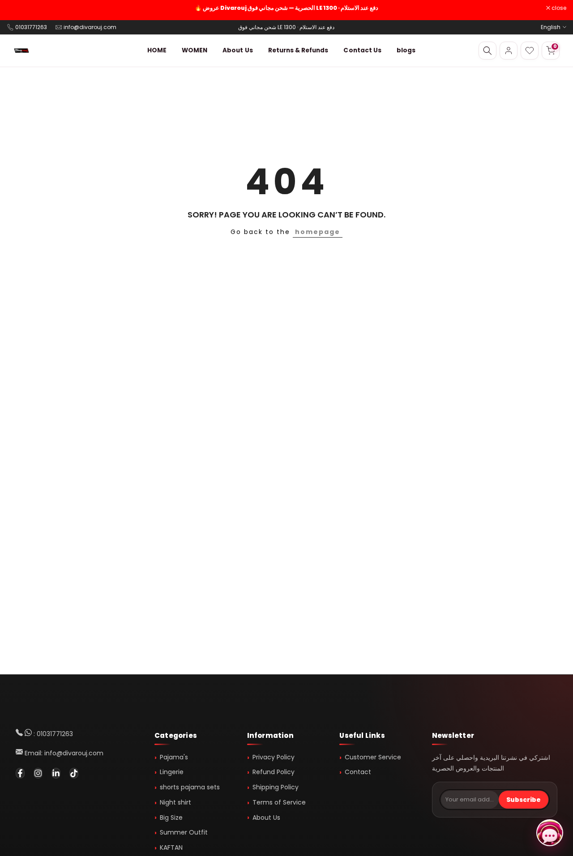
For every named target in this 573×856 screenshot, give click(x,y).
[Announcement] (286, 8)
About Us (237, 50)
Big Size (171, 817)
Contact (358, 771)
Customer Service (373, 757)
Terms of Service (279, 802)
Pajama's (174, 757)
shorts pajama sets (190, 787)
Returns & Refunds (298, 50)
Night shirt (175, 802)
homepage (317, 231)
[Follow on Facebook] (20, 773)
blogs (406, 50)
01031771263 (31, 27)
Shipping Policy (275, 787)
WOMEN (194, 50)
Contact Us (362, 50)
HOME (157, 50)
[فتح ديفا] (549, 832)
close (19, 8)
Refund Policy (273, 771)
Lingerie (172, 771)
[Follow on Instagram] (38, 773)
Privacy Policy (273, 757)
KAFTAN (171, 847)
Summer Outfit (184, 832)
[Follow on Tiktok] (73, 773)
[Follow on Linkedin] (55, 773)
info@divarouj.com (90, 27)
